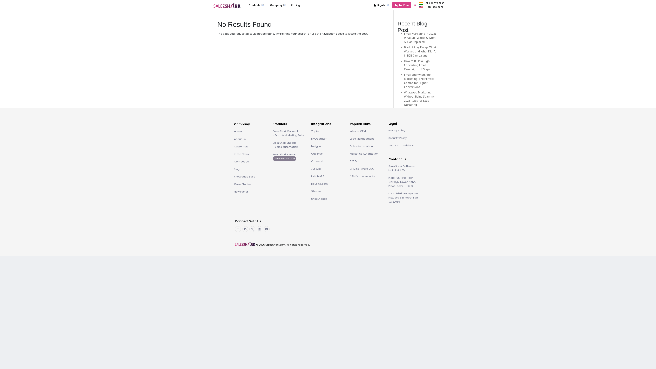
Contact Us (241, 161)
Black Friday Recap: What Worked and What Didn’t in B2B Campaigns (420, 51)
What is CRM (358, 131)
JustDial (316, 168)
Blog (237, 169)
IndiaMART (317, 176)
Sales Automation (361, 146)
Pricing (295, 5)
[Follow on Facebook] (238, 229)
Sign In (381, 5)
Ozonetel (317, 161)
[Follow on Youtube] (267, 229)
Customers (241, 146)
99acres (316, 191)
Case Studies (242, 184)
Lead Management (362, 138)
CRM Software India (362, 176)
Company (276, 5)
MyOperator (318, 138)
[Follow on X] (252, 229)
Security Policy (397, 138)
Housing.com (319, 184)
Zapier (315, 131)
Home (238, 131)
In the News (241, 154)
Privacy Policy (396, 130)
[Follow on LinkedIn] (245, 229)
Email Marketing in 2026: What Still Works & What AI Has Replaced (420, 38)
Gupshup (317, 153)
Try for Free (402, 5)
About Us (240, 139)
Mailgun (316, 146)
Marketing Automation (364, 153)
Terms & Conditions (401, 145)
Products (255, 5)
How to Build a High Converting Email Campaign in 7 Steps (417, 65)
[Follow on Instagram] (259, 229)
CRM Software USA (362, 168)
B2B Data (355, 161)
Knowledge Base (244, 176)
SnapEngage (319, 199)
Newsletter (241, 191)
